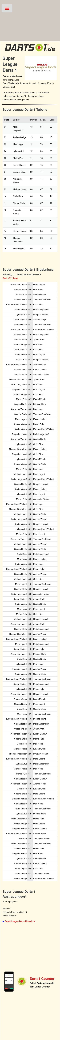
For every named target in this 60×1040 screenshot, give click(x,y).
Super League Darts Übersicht (20, 921)
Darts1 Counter (42, 978)
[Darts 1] (30, 51)
